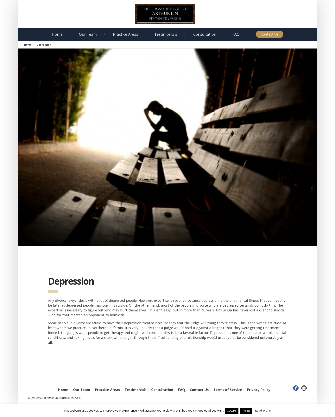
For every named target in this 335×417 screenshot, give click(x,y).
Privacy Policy (258, 389)
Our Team (88, 34)
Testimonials (165, 34)
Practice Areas (125, 34)
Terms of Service (227, 389)
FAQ (236, 34)
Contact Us (269, 34)
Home (57, 34)
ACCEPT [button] (231, 410)
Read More (263, 410)
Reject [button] (246, 410)
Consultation (204, 34)
